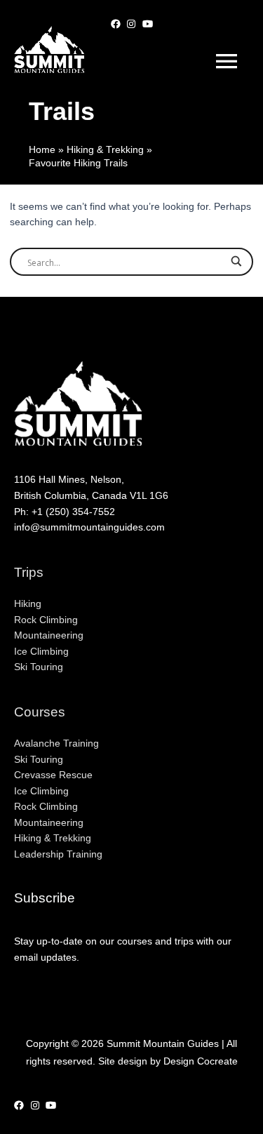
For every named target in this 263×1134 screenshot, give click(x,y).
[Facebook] (116, 13)
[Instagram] (131, 13)
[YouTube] (147, 13)
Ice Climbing (41, 651)
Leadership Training (58, 854)
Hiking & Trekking (52, 838)
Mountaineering (48, 635)
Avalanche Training (56, 743)
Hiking (27, 604)
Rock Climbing (46, 620)
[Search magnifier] (236, 264)
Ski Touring (38, 667)
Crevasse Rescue (53, 775)
